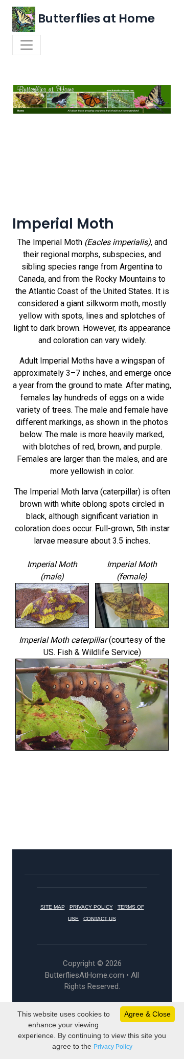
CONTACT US (99, 918)
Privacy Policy (113, 1046)
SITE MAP (52, 907)
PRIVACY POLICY (91, 907)
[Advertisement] (92, 176)
